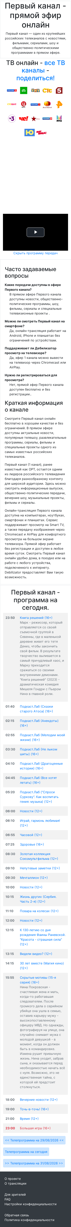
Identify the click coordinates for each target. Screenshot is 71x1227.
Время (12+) (29, 1119)
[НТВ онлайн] (24, 90)
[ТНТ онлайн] (35, 90)
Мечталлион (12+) (34, 878)
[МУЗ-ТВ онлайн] (59, 118)
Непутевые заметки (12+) (40, 868)
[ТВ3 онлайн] (12, 118)
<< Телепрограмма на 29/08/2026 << (34, 1140)
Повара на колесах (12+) (39, 911)
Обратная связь (17, 1215)
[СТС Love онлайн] (12, 104)
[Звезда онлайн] (35, 118)
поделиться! (35, 78)
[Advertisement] (35, 176)
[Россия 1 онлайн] (12, 90)
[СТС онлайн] (47, 90)
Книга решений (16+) (36, 618)
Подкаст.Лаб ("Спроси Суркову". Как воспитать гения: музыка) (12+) (39, 797)
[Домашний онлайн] (47, 104)
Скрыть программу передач (35, 253)
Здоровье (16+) (32, 844)
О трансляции (15, 1183)
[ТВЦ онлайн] (24, 104)
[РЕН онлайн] (59, 104)
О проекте (13, 1179)
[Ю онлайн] (29, 132)
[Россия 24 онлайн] (47, 118)
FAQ (7, 1199)
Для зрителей (15, 1194)
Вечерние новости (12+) (39, 1100)
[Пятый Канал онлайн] (59, 90)
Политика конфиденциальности (29, 1220)
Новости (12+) (31, 811)
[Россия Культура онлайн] (35, 104)
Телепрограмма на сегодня (26, 1152)
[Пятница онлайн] (41, 132)
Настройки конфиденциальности (31, 1204)
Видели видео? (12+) (36, 954)
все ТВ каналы (43, 66)
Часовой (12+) (31, 835)
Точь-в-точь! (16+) (34, 1109)
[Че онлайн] (24, 118)
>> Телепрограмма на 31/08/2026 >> (34, 1163)
